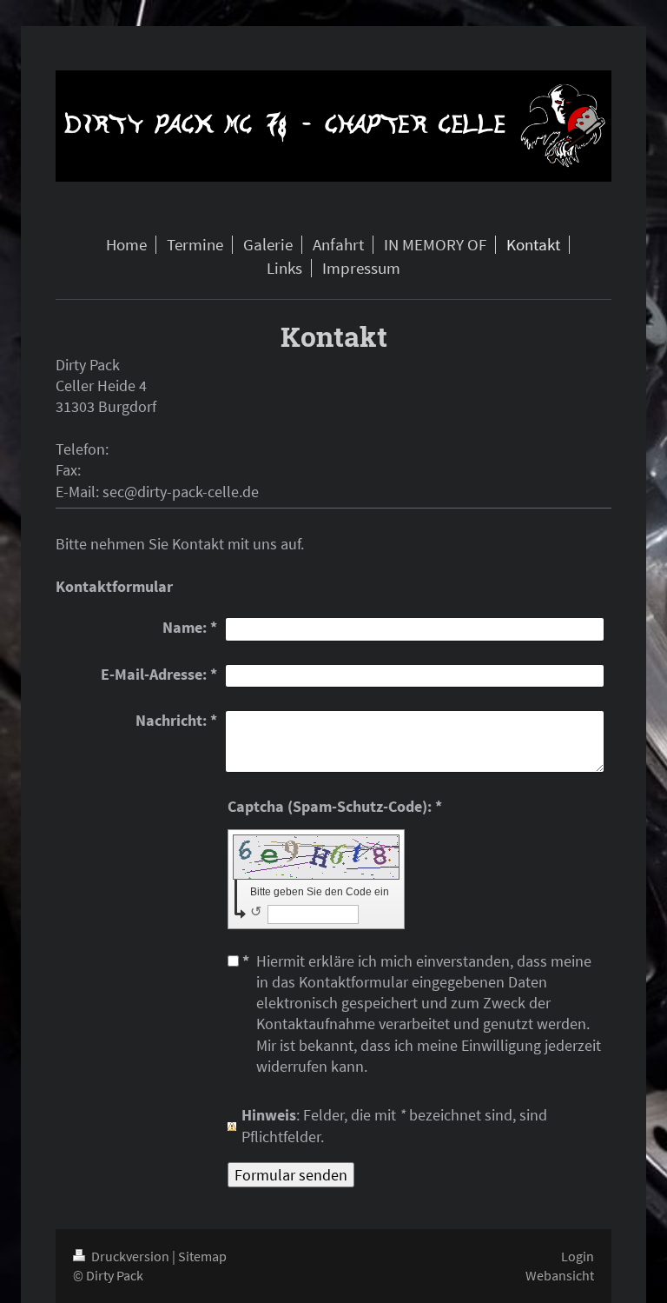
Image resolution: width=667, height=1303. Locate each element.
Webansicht (559, 1275)
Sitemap (202, 1256)
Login (577, 1256)
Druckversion (130, 1256)
